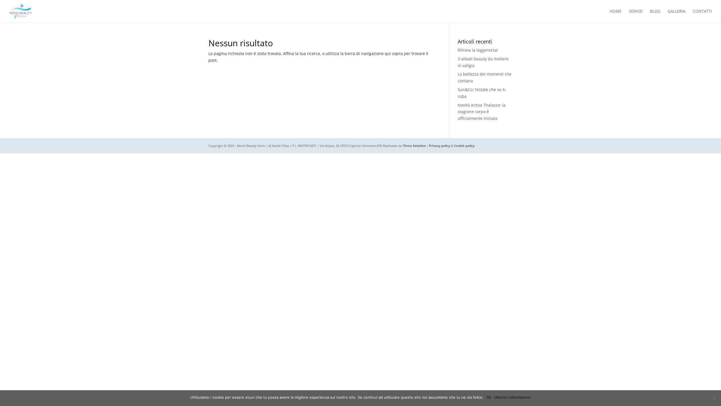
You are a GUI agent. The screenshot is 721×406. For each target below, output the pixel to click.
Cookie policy (464, 146)
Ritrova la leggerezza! (478, 50)
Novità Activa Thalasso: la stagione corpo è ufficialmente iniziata (482, 111)
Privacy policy (439, 146)
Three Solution (414, 146)
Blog (655, 11)
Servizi (636, 11)
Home (616, 11)
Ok (488, 397)
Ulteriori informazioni (512, 397)
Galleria (677, 11)
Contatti (702, 11)
